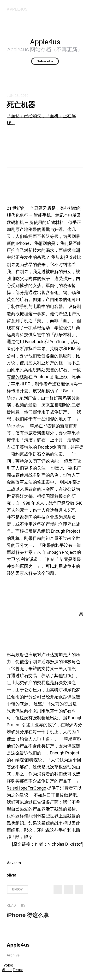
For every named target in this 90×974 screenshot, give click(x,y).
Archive (13, 955)
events (15, 863)
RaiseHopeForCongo (26, 788)
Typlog (7, 965)
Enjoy (17, 889)
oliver (11, 875)
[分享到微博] (68, 889)
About (7, 969)
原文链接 (21, 844)
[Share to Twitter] (58, 889)
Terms (18, 969)
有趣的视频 (17, 376)
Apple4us (17, 9)
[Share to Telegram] (79, 889)
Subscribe (45, 61)
